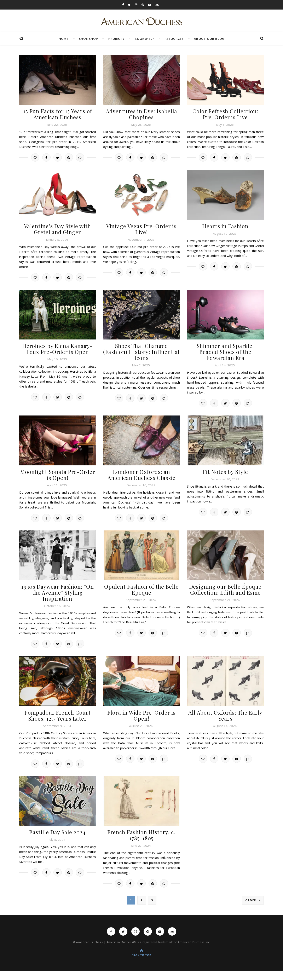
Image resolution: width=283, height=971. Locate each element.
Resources (174, 38)
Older (251, 900)
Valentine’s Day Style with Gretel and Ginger (57, 229)
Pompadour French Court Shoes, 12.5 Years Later (57, 715)
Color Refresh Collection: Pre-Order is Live (225, 114)
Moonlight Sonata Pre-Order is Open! (57, 474)
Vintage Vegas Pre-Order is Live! (141, 229)
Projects (116, 38)
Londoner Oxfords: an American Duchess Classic (141, 474)
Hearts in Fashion (225, 226)
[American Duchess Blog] (141, 21)
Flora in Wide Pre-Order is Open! (141, 715)
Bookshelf (144, 38)
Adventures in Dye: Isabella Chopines (141, 114)
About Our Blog (209, 38)
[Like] (35, 157)
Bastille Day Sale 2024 (57, 832)
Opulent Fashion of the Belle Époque (141, 589)
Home (64, 38)
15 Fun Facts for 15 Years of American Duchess (57, 114)
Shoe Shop (88, 38)
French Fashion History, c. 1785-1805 (141, 835)
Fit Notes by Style (225, 471)
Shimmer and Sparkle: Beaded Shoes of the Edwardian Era (225, 351)
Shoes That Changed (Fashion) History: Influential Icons (141, 351)
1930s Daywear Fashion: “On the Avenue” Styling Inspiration (57, 592)
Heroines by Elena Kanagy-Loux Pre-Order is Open (57, 348)
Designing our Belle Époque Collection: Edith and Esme (225, 589)
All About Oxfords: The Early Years (225, 715)
